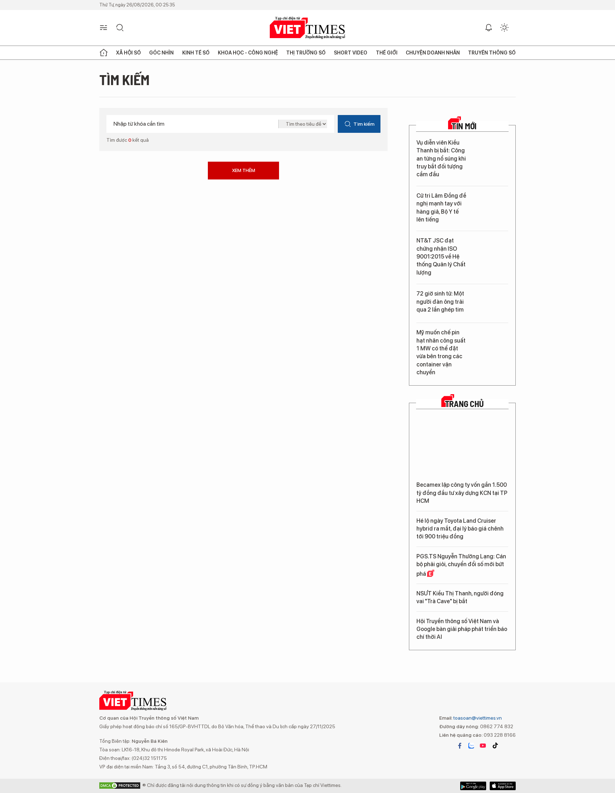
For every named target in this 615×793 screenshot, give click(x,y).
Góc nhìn (161, 53)
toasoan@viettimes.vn (477, 718)
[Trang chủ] (103, 53)
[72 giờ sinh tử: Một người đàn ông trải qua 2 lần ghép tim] (490, 303)
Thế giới (387, 53)
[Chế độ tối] (504, 28)
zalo (471, 745)
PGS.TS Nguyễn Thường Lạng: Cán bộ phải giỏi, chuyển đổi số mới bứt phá (461, 565)
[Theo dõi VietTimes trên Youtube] (483, 745)
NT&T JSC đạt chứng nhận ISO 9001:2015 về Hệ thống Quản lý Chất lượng (441, 256)
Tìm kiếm (363, 124)
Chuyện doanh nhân (433, 53)
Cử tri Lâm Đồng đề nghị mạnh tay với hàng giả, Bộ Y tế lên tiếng (441, 207)
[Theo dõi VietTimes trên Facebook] (460, 745)
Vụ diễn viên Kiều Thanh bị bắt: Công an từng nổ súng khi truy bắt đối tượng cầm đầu (441, 158)
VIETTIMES (307, 28)
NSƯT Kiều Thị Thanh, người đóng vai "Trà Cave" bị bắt (460, 597)
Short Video (350, 53)
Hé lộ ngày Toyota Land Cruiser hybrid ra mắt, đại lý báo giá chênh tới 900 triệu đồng (460, 528)
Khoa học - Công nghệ (248, 53)
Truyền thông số (492, 53)
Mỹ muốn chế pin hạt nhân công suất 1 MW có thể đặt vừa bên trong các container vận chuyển (441, 352)
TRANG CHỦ (464, 404)
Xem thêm (243, 170)
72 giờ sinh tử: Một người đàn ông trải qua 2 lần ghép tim (440, 301)
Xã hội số (128, 53)
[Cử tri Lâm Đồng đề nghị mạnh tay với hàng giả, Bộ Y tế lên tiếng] (490, 206)
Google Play (503, 786)
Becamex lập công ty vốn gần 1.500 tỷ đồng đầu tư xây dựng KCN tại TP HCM (462, 492)
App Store (473, 786)
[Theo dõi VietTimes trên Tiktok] (495, 745)
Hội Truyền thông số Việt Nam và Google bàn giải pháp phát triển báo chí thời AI (461, 629)
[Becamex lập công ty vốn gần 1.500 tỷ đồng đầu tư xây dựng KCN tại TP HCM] (462, 447)
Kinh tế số (196, 53)
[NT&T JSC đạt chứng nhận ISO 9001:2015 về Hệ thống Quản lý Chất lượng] (490, 250)
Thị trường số (306, 53)
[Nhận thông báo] (488, 28)
